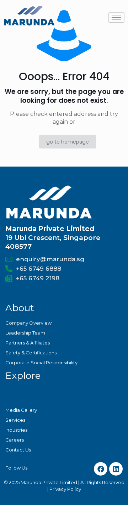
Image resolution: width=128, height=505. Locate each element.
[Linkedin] (116, 469)
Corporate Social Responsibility (41, 362)
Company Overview (28, 323)
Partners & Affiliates (27, 343)
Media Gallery (21, 410)
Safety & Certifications (31, 352)
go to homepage (67, 142)
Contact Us (18, 450)
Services (15, 420)
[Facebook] (100, 469)
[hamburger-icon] (116, 17)
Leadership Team (25, 333)
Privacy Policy (65, 489)
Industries (16, 430)
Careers (14, 440)
